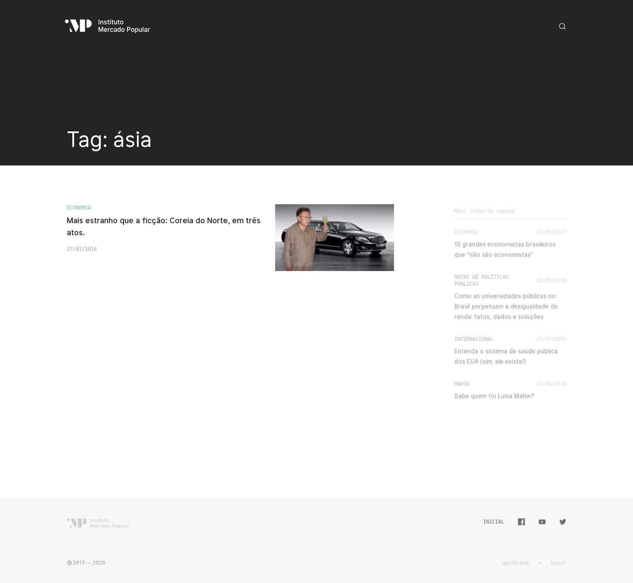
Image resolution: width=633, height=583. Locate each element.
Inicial (493, 522)
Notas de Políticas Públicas (481, 280)
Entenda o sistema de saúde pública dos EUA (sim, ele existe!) (506, 356)
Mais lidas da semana (484, 211)
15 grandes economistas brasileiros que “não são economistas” (504, 249)
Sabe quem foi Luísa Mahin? (494, 396)
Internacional (473, 339)
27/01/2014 (82, 249)
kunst (558, 562)
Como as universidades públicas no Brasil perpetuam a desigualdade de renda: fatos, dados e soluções (506, 306)
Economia (79, 208)
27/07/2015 (551, 339)
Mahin (461, 384)
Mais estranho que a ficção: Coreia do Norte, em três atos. (164, 226)
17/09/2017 (551, 232)
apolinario (516, 562)
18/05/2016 (551, 280)
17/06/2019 (551, 384)
